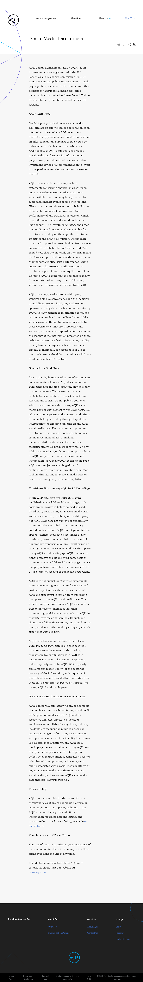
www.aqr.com (37, 872)
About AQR (92, 926)
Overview (52, 926)
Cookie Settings (123, 939)
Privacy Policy (11, 977)
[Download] (119, 44)
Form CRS (89, 977)
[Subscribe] (134, 44)
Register (120, 932)
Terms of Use (45, 977)
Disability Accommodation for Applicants (67, 977)
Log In (118, 926)
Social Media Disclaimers (28, 977)
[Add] (124, 44)
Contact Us (92, 932)
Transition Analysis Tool (45, 18)
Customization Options (58, 932)
